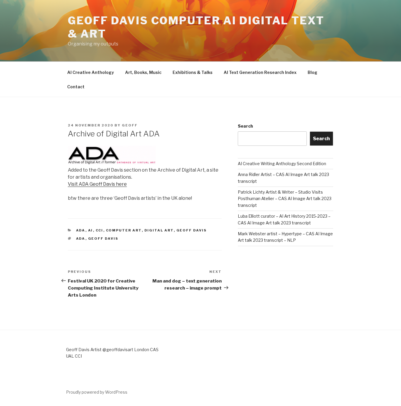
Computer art (124, 230)
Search (245, 126)
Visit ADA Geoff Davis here (97, 184)
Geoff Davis (191, 230)
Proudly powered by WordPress (96, 392)
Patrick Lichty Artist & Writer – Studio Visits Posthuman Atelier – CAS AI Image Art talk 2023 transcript (284, 199)
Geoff (130, 125)
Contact (76, 86)
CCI (99, 230)
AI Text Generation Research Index (260, 72)
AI (90, 230)
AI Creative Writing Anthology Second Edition (282, 163)
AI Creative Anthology (90, 72)
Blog (312, 72)
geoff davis (103, 238)
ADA (80, 230)
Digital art (159, 230)
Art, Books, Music (143, 72)
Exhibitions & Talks (193, 72)
